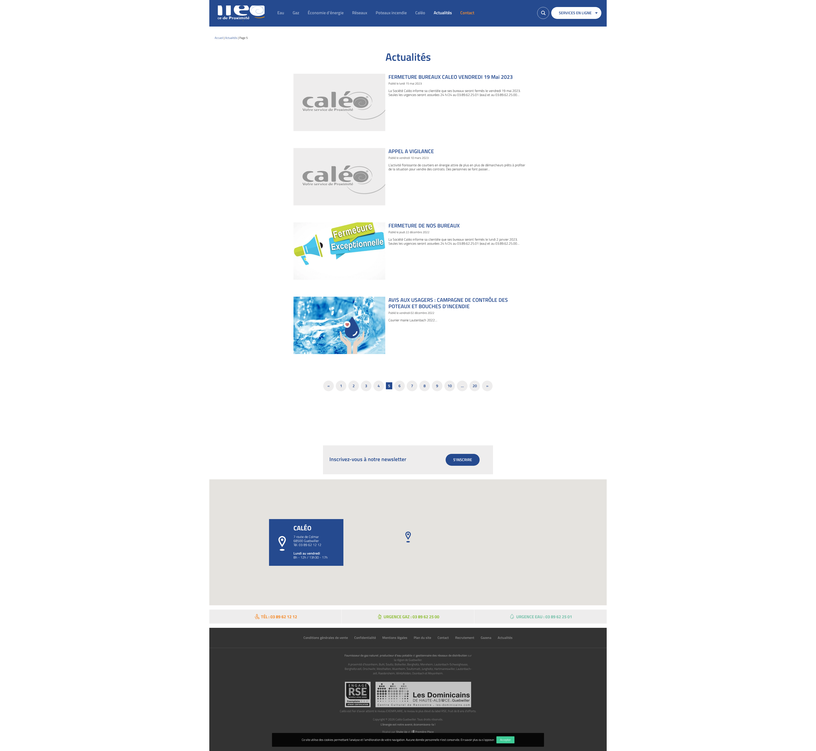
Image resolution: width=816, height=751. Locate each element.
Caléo (420, 12)
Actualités (443, 12)
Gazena (486, 637)
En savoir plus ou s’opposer (477, 739)
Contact (467, 12)
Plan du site (422, 637)
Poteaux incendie (391, 12)
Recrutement (464, 637)
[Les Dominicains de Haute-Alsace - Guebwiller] (423, 694)
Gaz (296, 12)
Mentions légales (394, 637)
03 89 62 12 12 (310, 544)
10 (450, 386)
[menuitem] (278, 13)
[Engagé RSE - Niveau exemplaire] (358, 694)
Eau (280, 12)
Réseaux (359, 12)
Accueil (219, 37)
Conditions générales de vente (325, 637)
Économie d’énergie (326, 12)
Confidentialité (365, 637)
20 (475, 386)
